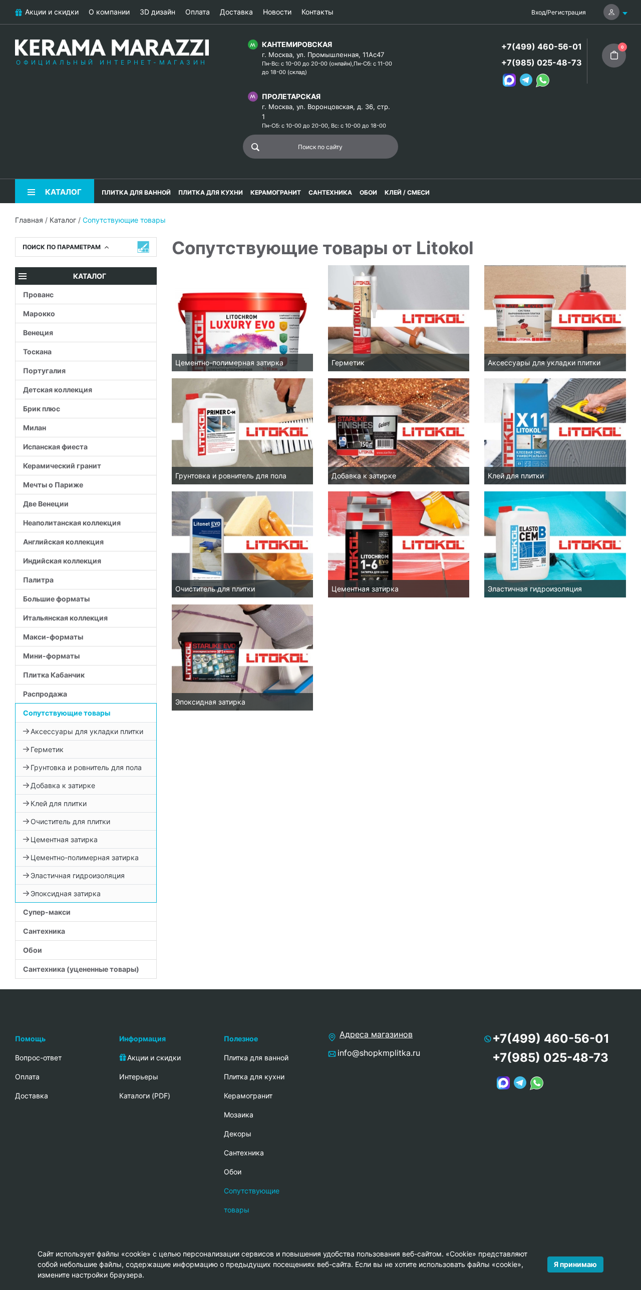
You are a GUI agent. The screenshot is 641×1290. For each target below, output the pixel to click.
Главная (29, 220)
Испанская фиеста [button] (55, 446)
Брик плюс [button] (41, 408)
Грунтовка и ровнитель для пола (86, 767)
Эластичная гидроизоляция (78, 875)
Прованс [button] (38, 294)
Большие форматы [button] (56, 598)
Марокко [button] (39, 313)
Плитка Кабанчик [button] (54, 675)
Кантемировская (297, 44)
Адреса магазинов (376, 1034)
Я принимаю (575, 1264)
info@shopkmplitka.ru (379, 1053)
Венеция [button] (38, 332)
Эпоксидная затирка (66, 893)
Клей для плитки (59, 803)
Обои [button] (32, 950)
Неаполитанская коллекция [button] (72, 522)
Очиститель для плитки (70, 821)
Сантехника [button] (44, 931)
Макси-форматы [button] (53, 636)
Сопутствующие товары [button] (66, 713)
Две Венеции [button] (46, 503)
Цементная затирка (64, 839)
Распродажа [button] (45, 694)
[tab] (86, 294)
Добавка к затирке (63, 785)
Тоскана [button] (37, 351)
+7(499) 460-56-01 (541, 47)
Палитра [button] (38, 579)
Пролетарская (291, 96)
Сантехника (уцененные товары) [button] (81, 969)
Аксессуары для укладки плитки (87, 731)
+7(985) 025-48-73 (541, 63)
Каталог (63, 220)
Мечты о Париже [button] (53, 484)
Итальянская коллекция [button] (65, 617)
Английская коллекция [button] (63, 541)
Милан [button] (34, 427)
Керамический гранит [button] (62, 465)
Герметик (47, 749)
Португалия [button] (44, 370)
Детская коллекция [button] (57, 389)
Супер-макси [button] (47, 912)
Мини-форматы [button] (51, 656)
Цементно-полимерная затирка (85, 857)
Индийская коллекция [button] (62, 560)
